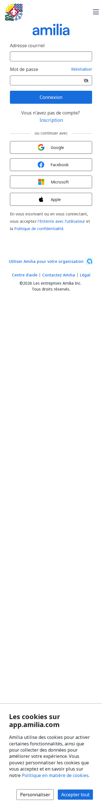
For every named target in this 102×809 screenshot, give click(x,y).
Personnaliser (35, 794)
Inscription (51, 120)
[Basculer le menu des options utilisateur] (95, 11)
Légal (85, 275)
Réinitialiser (81, 69)
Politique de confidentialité (38, 228)
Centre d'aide (24, 275)
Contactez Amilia (58, 275)
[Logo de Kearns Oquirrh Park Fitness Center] (14, 12)
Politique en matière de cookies (55, 775)
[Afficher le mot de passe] (86, 80)
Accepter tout (75, 794)
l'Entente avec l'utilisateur (61, 221)
